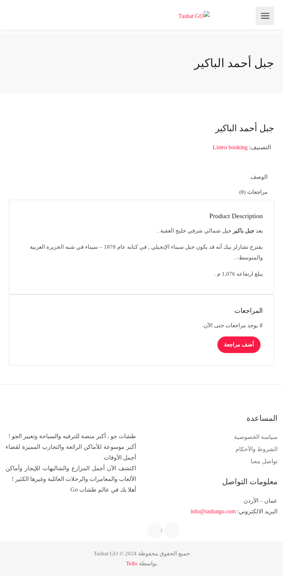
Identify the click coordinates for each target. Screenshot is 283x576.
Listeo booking (230, 147)
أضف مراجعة (239, 345)
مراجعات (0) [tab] (253, 192)
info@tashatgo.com (213, 511)
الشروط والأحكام (256, 449)
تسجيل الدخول (15, 15)
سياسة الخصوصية (255, 437)
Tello (131, 563)
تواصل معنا (264, 461)
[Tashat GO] (194, 16)
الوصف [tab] (259, 177)
